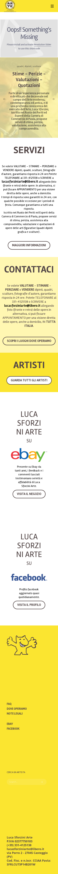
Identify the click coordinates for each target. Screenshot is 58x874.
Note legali (15, 713)
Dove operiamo (17, 709)
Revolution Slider (42, 44)
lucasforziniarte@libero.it (20, 182)
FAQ (9, 704)
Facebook (13, 728)
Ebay (10, 724)
